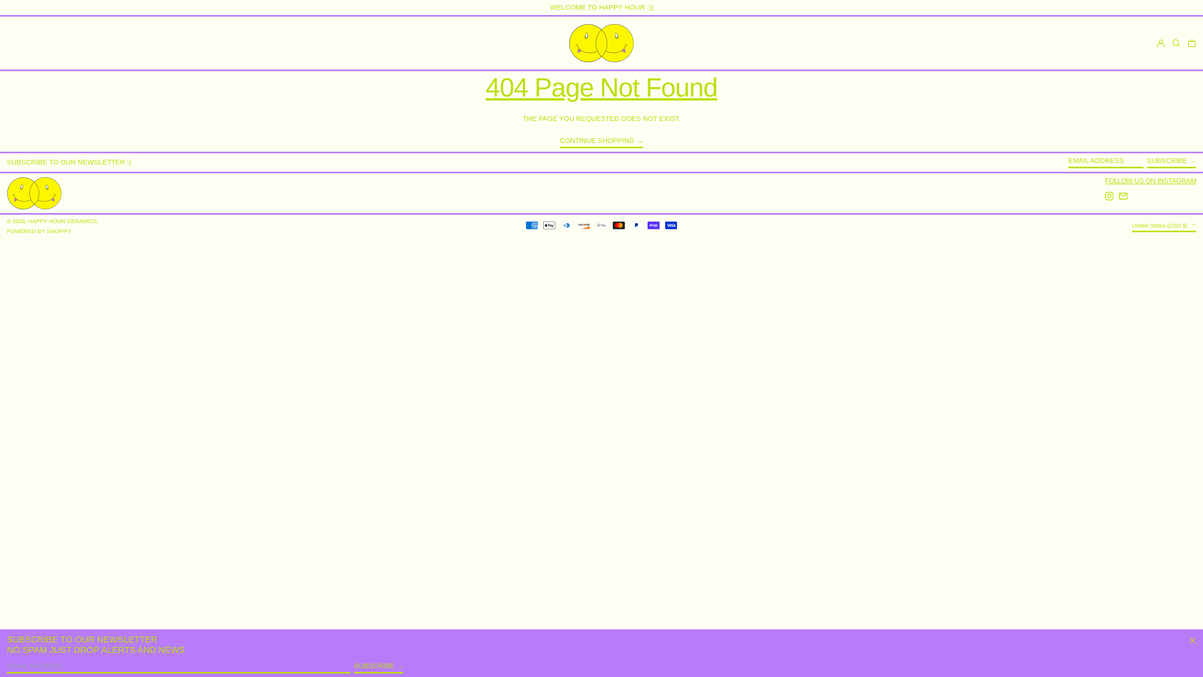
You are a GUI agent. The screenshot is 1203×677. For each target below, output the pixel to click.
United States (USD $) (1160, 226)
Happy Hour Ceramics (62, 221)
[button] (1192, 43)
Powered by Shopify (39, 231)
